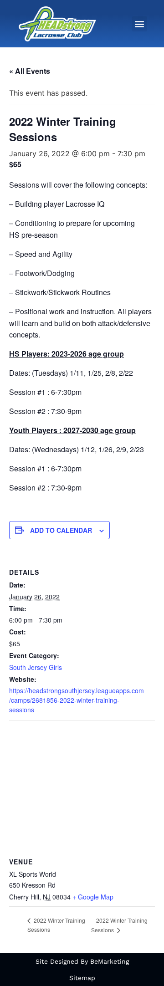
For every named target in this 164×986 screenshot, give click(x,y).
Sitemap (82, 977)
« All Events (29, 71)
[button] (139, 23)
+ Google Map (92, 896)
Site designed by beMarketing (82, 961)
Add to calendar (61, 530)
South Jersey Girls (35, 667)
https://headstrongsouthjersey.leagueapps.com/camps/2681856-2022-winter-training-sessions (76, 700)
